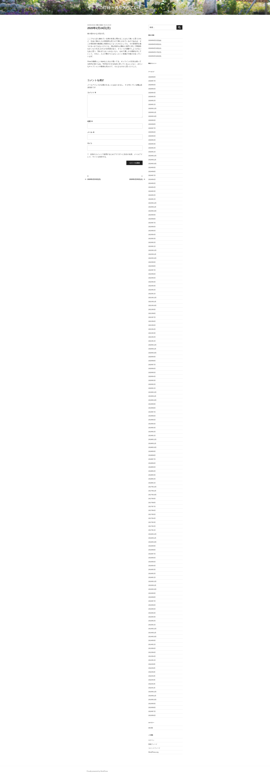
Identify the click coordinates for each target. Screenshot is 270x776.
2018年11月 (152, 443)
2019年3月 (152, 427)
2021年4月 (152, 329)
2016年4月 (152, 565)
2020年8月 (152, 361)
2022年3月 (152, 286)
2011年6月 (151, 668)
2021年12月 (152, 297)
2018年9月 (152, 451)
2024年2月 (152, 195)
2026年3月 (152, 96)
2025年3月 (152, 144)
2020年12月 (152, 345)
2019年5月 (152, 420)
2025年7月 (152, 128)
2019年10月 (152, 400)
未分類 (150, 728)
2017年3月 (152, 522)
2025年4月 (152, 140)
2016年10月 (152, 542)
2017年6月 (152, 510)
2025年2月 (152, 148)
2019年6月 (152, 416)
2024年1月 (152, 199)
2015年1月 (152, 625)
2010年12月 (152, 692)
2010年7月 (152, 711)
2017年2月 (152, 526)
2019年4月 (152, 424)
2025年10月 (152, 116)
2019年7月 (152, 412)
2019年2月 (152, 431)
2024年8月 (152, 171)
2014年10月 (152, 636)
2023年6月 (152, 226)
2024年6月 (152, 179)
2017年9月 (152, 498)
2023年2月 (152, 242)
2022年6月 (152, 274)
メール (90, 132)
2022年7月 (152, 270)
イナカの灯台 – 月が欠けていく (114, 7)
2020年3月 (152, 380)
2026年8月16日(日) (154, 56)
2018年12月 (152, 439)
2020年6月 (152, 368)
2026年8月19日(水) (154, 48)
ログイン (151, 740)
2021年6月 (152, 321)
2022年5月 (152, 278)
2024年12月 (152, 156)
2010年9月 (152, 703)
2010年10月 (152, 699)
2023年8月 (152, 219)
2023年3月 (152, 238)
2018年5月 (152, 467)
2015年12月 (152, 581)
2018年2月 (152, 479)
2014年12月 (152, 628)
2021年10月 (152, 305)
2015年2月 (152, 621)
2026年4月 (152, 92)
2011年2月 (151, 684)
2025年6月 (152, 132)
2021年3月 (152, 333)
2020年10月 (152, 353)
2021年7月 (152, 317)
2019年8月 (152, 408)
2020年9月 (152, 357)
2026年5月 (152, 89)
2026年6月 (152, 85)
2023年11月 (152, 207)
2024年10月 (152, 163)
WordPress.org (153, 752)
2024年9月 (152, 167)
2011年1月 (151, 688)
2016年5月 (152, 562)
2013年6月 (152, 648)
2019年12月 (152, 392)
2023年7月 (152, 223)
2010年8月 (152, 707)
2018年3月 (152, 475)
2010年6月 (152, 715)
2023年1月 (152, 246)
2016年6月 (152, 558)
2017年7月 (152, 506)
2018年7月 (152, 459)
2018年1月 (152, 483)
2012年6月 (152, 652)
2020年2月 (152, 384)
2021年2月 (152, 337)
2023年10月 (152, 211)
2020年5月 (152, 372)
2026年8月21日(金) (154, 40)
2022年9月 (152, 262)
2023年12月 (152, 203)
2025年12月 (152, 108)
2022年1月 (152, 294)
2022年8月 (152, 266)
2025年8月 (152, 124)
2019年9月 (152, 404)
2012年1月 (152, 660)
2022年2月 (152, 290)
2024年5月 (152, 183)
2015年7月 (152, 601)
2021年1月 (152, 341)
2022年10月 (152, 258)
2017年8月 (152, 502)
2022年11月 (152, 254)
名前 (90, 121)
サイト (89, 143)
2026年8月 (152, 77)
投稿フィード (152, 744)
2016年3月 (152, 569)
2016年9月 (152, 546)
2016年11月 (152, 538)
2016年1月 (152, 577)
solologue (107, 25)
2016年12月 (152, 534)
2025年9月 (152, 120)
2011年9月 (151, 664)
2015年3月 (152, 617)
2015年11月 (152, 585)
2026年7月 (152, 81)
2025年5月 (152, 136)
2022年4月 (152, 282)
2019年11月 (152, 396)
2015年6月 (152, 605)
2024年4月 (152, 187)
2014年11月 (152, 632)
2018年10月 (152, 447)
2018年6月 (152, 463)
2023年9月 (152, 215)
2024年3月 (152, 191)
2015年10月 (152, 589)
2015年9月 (152, 593)
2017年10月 (152, 495)
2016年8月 (152, 550)
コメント (91, 92)
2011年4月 (151, 676)
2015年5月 (152, 609)
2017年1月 (152, 530)
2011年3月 (151, 680)
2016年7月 (152, 554)
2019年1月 (152, 435)
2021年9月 (152, 309)
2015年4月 (152, 613)
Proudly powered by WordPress (97, 771)
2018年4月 (152, 471)
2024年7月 (152, 175)
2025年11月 (152, 112)
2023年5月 (152, 230)
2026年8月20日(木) (154, 44)
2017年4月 (152, 518)
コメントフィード (154, 748)
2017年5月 (152, 514)
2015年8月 (152, 597)
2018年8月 (152, 455)
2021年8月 (152, 313)
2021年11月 (152, 301)
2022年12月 (152, 250)
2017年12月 (152, 487)
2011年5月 (151, 672)
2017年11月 (152, 491)
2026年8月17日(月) (154, 52)
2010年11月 (152, 696)
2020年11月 (152, 349)
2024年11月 (152, 160)
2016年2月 (152, 573)
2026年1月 (152, 104)
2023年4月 (152, 234)
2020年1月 (152, 388)
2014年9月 (152, 640)
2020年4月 (152, 376)
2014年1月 (152, 644)
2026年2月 (152, 100)
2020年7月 (152, 364)
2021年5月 (152, 325)
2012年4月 (152, 656)
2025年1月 (152, 152)
